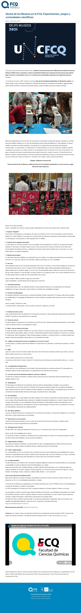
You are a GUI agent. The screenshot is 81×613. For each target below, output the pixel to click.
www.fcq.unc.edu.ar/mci (30, 507)
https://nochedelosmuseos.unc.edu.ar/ (16, 503)
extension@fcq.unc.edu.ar (59, 515)
